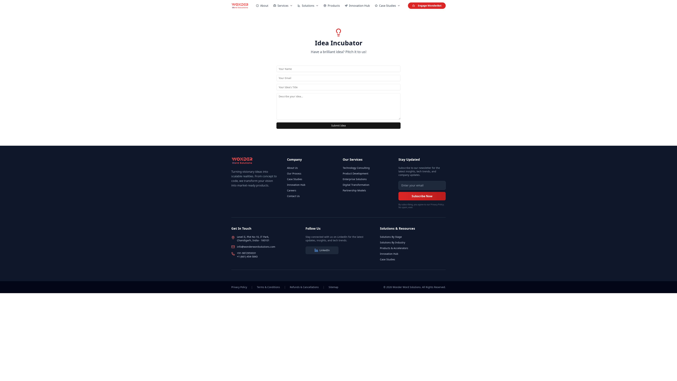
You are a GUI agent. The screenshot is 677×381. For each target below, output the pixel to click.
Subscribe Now (422, 196)
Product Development (355, 173)
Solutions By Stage (391, 236)
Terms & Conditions (268, 287)
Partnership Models (354, 190)
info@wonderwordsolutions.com (256, 246)
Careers (291, 190)
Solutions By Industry (392, 242)
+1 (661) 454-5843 (247, 256)
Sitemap (333, 287)
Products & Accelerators (394, 248)
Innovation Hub (296, 184)
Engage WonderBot (429, 5)
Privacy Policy (239, 287)
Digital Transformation (356, 184)
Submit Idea (338, 125)
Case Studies (294, 179)
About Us (292, 168)
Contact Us (293, 196)
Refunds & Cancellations (304, 287)
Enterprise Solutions (355, 179)
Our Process (294, 173)
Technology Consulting (356, 168)
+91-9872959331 (246, 253)
